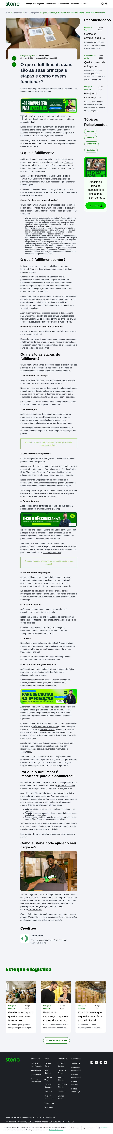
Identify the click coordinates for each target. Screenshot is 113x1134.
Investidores (49, 1103)
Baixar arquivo (93, 205)
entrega (90, 131)
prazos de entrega (45, 254)
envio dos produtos (63, 289)
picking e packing (33, 240)
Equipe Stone (37, 936)
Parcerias (48, 1091)
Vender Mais (36, 1070)
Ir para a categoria (54, 1040)
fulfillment (91, 144)
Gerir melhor (64, 4)
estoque (90, 138)
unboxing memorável (52, 552)
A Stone (84, 4)
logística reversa (47, 729)
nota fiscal (65, 580)
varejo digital (62, 176)
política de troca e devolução (45, 726)
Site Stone (48, 1107)
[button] (103, 1128)
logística (91, 150)
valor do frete (65, 322)
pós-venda (68, 162)
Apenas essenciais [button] (89, 1128)
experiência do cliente (65, 785)
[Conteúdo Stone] (13, 4)
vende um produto (54, 116)
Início (8, 13)
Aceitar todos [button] (75, 1128)
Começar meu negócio (34, 4)
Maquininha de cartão (89, 57)
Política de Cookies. (56, 1130)
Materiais (75, 4)
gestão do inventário (51, 405)
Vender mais (51, 4)
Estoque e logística (31, 13)
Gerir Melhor (36, 1075)
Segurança (75, 1063)
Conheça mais (35, 909)
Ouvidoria (61, 1091)
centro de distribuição (32, 391)
